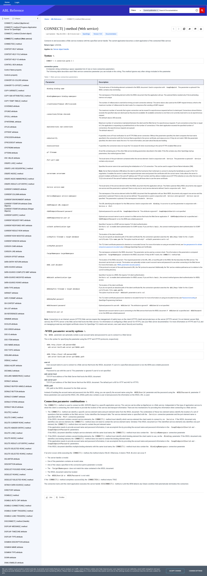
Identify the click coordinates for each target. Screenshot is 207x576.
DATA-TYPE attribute (12, 288)
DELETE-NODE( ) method (13, 438)
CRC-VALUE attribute (12, 158)
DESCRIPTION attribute (13, 464)
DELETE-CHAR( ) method (13, 417)
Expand (6, 18)
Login (17, 2)
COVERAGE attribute (12, 106)
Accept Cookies (175, 571)
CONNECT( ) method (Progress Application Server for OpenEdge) (20, 28)
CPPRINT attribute (11, 132)
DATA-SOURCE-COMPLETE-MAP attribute (20, 272)
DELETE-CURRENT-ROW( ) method (17, 423)
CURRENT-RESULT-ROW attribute (16, 231)
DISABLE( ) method (11, 495)
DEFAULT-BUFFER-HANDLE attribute (18, 386)
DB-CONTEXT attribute (12, 303)
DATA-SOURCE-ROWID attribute (16, 283)
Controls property (10, 75)
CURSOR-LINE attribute (13, 251)
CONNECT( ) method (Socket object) (17, 34)
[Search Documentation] (202, 10)
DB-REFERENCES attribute (14, 314)
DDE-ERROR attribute (12, 329)
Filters (133, 10)
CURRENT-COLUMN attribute (15, 194)
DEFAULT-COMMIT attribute (14, 397)
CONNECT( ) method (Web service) (18, 39)
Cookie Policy (78, 571)
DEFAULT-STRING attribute (14, 402)
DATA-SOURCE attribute (13, 267)
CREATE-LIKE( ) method (13, 163)
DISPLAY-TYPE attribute (13, 537)
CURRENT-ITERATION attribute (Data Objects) (18, 205)
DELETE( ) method (11, 412)
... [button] (64, 19)
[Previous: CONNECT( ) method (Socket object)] (174, 29)
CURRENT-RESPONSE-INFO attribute (18, 225)
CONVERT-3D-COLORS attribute (16, 80)
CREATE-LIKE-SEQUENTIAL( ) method (18, 168)
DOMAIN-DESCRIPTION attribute (16, 542)
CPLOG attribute (10, 127)
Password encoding (188, 298)
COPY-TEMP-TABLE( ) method (15, 101)
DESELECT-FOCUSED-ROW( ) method (18, 469)
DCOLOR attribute (11, 324)
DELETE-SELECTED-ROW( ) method (17, 449)
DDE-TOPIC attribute (12, 350)
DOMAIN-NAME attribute (13, 547)
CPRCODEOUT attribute (13, 142)
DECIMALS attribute (11, 371)
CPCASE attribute (10, 111)
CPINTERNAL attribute (12, 122)
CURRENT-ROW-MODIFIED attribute (17, 236)
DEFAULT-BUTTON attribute (14, 392)
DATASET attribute (11, 293)
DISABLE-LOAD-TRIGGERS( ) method (18, 516)
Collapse (17, 18)
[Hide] (37, 18)
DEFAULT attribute (11, 381)
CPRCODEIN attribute (12, 137)
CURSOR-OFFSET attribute (14, 257)
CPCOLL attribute (10, 117)
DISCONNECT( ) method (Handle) (16, 521)
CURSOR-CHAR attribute (13, 246)
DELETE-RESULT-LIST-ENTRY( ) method (19, 443)
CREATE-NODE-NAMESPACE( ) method (19, 179)
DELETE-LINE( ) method (13, 433)
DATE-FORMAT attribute (13, 298)
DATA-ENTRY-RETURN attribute (16, 262)
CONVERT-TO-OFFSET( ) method (16, 85)
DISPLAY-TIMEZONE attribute (15, 532)
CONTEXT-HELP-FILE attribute (15, 54)
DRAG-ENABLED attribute (14, 563)
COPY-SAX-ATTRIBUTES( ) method (17, 96)
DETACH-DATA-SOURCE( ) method (17, 485)
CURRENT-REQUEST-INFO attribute (17, 220)
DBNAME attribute (11, 319)
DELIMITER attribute (12, 459)
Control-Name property (13, 70)
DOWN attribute (10, 558)
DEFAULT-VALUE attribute (13, 407)
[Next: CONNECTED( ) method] (179, 29)
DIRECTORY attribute (12, 490)
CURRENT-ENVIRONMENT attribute (17, 200)
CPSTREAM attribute (12, 148)
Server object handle (61, 49)
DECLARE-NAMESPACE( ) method (17, 376)
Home (7, 2)
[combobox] (168, 10)
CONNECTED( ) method (13, 44)
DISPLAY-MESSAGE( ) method (15, 526)
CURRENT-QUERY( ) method (14, 215)
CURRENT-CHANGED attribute (15, 189)
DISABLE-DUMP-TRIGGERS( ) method (18, 511)
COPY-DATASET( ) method (14, 91)
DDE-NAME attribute (12, 345)
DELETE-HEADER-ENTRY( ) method (17, 428)
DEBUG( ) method (10, 360)
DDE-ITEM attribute (11, 340)
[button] (157, 10)
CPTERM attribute (11, 153)
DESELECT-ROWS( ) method (14, 475)
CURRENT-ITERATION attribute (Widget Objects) (19, 210)
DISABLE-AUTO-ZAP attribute (15, 500)
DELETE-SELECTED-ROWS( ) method (18, 454)
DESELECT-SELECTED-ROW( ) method (18, 480)
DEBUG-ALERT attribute (13, 366)
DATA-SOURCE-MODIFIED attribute (17, 277)
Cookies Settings (195, 571)
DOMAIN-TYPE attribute (13, 552)
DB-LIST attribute (10, 309)
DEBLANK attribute (11, 355)
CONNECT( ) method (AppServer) (16, 23)
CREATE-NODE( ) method (13, 174)
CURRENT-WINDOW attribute (15, 241)
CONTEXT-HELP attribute (13, 49)
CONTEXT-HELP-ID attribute (15, 59)
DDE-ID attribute (10, 334)
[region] (103, 571)
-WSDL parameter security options (128, 265)
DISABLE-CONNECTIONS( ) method (17, 506)
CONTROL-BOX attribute (13, 65)
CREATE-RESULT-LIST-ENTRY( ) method (19, 184)
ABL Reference (56, 19)
